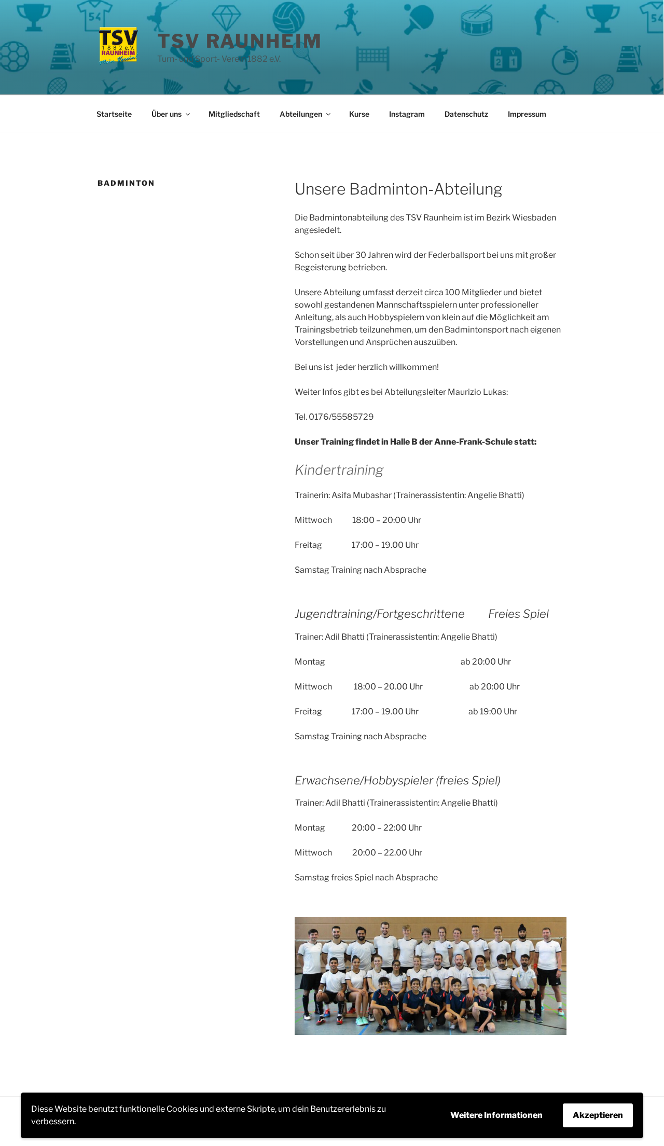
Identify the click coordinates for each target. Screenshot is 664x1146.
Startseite (114, 113)
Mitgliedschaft (234, 113)
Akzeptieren (598, 1115)
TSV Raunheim (240, 41)
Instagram (407, 113)
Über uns (166, 113)
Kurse (359, 113)
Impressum (527, 113)
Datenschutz (466, 113)
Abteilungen (301, 113)
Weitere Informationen (496, 1115)
